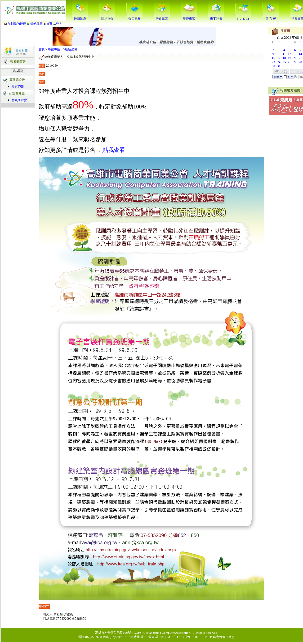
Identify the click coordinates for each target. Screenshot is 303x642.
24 (279, 62)
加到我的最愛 (17, 24)
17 (279, 58)
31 (279, 66)
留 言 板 (270, 19)
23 (273, 62)
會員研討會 (19, 100)
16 (273, 58)
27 (295, 62)
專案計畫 (216, 19)
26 (289, 62)
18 (284, 58)
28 (300, 62)
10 (279, 54)
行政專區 (162, 19)
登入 (59, 24)
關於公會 (107, 19)
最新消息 (80, 19)
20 (295, 58)
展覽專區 (189, 19)
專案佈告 (18, 86)
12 (289, 54)
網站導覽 (36, 24)
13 (295, 54)
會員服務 (134, 19)
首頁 (49, 24)
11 (284, 54)
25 (284, 62)
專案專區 (54, 49)
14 (300, 54)
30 (273, 66)
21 (300, 58)
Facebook (243, 19)
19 (289, 58)
